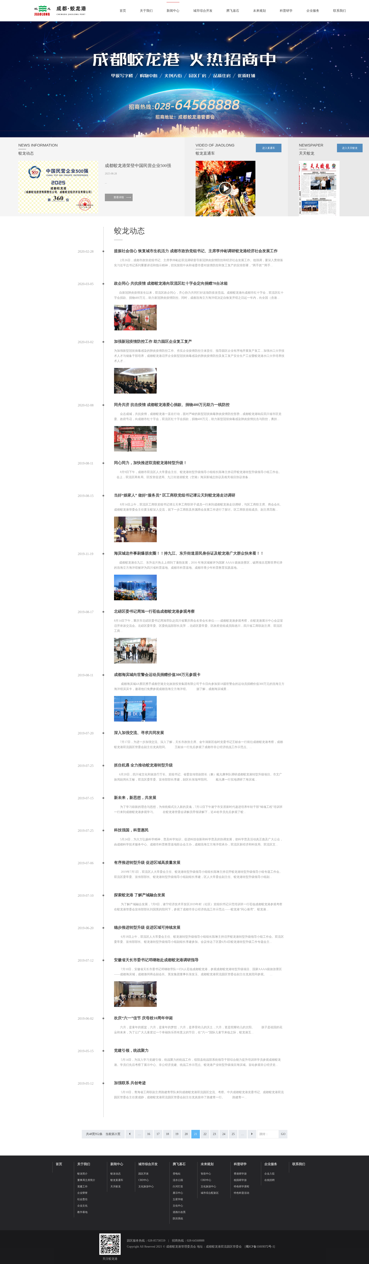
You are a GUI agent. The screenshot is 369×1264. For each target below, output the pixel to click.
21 (195, 1134)
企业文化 (82, 1205)
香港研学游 (240, 1173)
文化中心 (178, 1205)
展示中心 (178, 1192)
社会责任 (82, 1199)
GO (283, 1134)
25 (233, 1134)
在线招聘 (269, 1180)
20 (186, 1134)
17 (158, 1134)
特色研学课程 (241, 1186)
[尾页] (252, 1134)
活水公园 (178, 1180)
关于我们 (146, 10)
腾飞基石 (232, 10)
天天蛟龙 (115, 1186)
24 (223, 1134)
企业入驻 (269, 1173)
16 (148, 1134)
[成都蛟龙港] (60, 10)
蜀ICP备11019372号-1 (260, 1246)
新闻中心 (173, 10)
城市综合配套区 (210, 1192)
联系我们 (339, 10)
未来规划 (259, 10)
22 (205, 1134)
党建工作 (82, 1186)
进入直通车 (268, 147)
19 (176, 1134)
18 (167, 1134)
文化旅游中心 (146, 1186)
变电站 (176, 1173)
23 (214, 1134)
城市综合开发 (202, 10)
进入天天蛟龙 (349, 147)
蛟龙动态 (115, 1173)
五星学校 (178, 1199)
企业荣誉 (82, 1192)
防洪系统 (178, 1218)
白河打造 (178, 1186)
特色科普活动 (241, 1192)
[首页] (130, 1134)
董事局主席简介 (86, 1180)
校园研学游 (240, 1180)
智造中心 (206, 1173)
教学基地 (82, 1212)
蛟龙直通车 (116, 1180)
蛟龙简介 (82, 1173)
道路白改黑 (179, 1212)
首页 (123, 10)
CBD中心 (143, 1180)
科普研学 (286, 10)
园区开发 (143, 1173)
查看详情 (119, 197)
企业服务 (312, 10)
